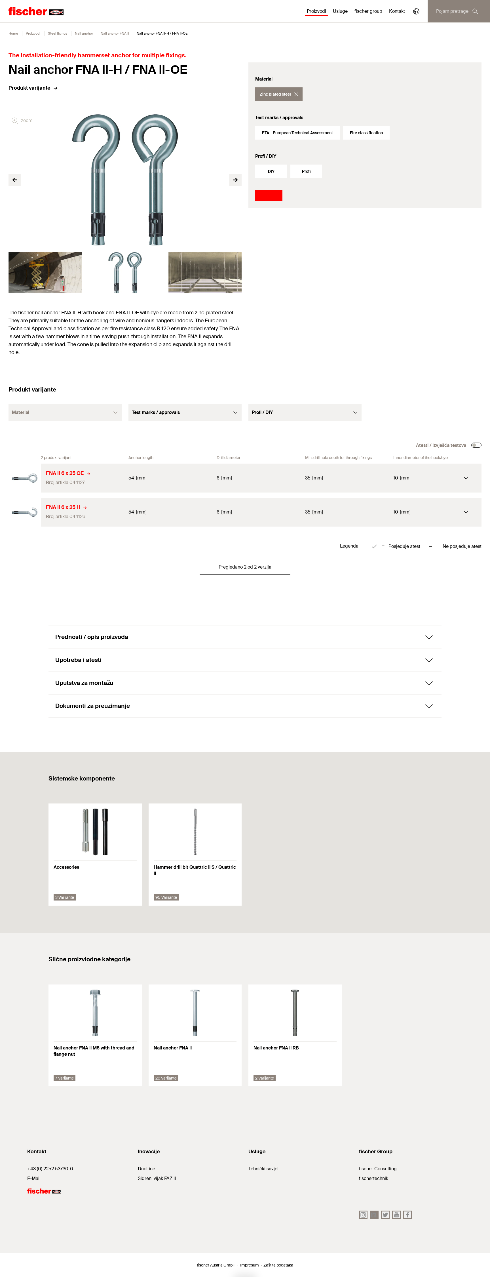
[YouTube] (396, 1215)
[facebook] (407, 1215)
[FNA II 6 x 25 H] (24, 512)
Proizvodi (33, 33)
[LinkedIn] (374, 1215)
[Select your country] (416, 11)
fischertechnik (373, 1178)
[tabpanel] (45, 272)
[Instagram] (363, 1215)
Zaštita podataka (278, 1265)
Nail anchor (84, 33)
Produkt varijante (29, 88)
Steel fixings (57, 33)
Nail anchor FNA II (115, 33)
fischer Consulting (378, 1169)
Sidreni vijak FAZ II (157, 1178)
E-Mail (34, 1178)
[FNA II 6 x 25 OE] (24, 478)
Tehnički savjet (263, 1169)
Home (13, 33)
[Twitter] (385, 1215)
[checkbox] (476, 445)
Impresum (249, 1265)
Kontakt (397, 11)
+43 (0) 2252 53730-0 (50, 1169)
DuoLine (146, 1169)
